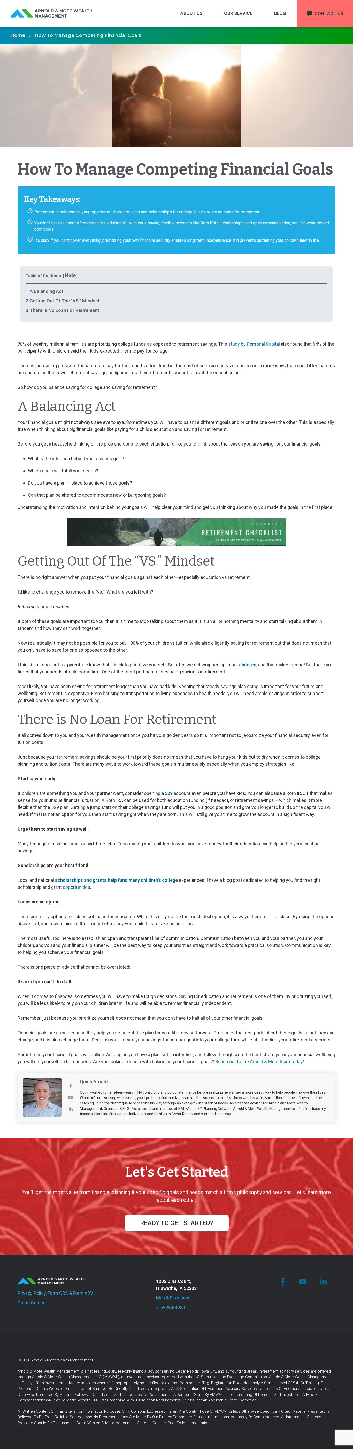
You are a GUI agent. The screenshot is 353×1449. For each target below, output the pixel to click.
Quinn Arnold (94, 1081)
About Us (191, 13)
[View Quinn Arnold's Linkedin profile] (71, 1109)
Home (17, 35)
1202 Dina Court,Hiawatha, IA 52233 (176, 1285)
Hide (70, 275)
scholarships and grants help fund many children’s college (116, 880)
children (247, 664)
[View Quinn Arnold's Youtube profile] (71, 1098)
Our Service (238, 13)
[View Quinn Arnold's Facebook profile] (71, 1086)
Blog (280, 13)
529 (169, 793)
